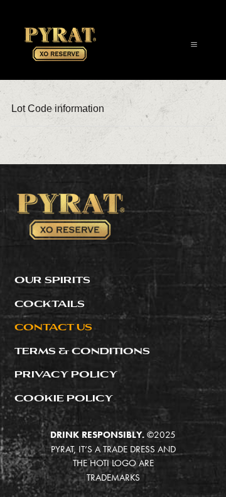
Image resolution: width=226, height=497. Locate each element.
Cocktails (49, 303)
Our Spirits (52, 279)
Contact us (53, 327)
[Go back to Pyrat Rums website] (60, 44)
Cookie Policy (63, 398)
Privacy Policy (65, 374)
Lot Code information (57, 108)
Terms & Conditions (82, 350)
